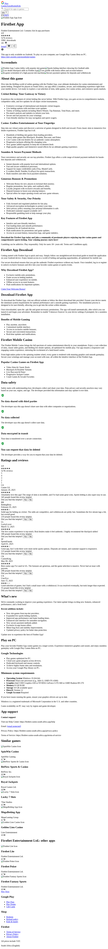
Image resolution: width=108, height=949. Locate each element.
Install (3, 46)
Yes (25, 500)
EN (3, 13)
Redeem (9, 917)
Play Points (11, 904)
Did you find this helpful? (11, 500)
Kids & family (12, 922)
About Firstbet (12, 936)
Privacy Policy (12, 934)
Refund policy (12, 919)
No (31, 500)
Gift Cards (10, 907)
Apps (9, 6)
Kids (19, 6)
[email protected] (14, 726)
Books (14, 6)
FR (5, 15)
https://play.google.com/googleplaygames (18, 57)
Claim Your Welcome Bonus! (13, 289)
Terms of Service (13, 932)
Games (4, 6)
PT (8, 15)
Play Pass (10, 902)
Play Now (5, 891)
